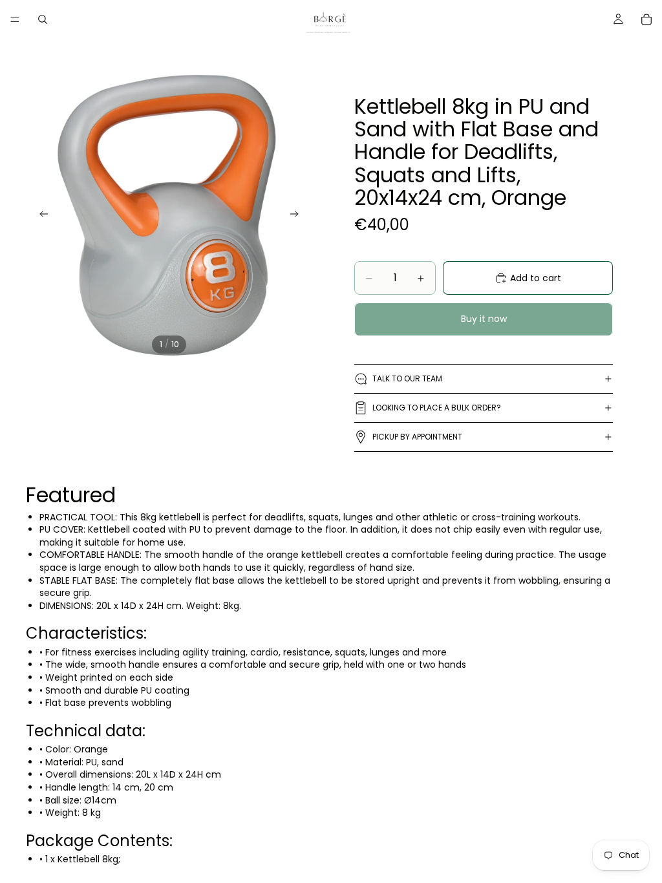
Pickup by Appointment (417, 436)
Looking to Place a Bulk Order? (436, 407)
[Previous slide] (40, 216)
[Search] (42, 19)
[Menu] (15, 19)
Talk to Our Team (407, 378)
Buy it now (484, 318)
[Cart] (646, 19)
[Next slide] (298, 216)
